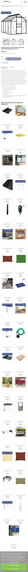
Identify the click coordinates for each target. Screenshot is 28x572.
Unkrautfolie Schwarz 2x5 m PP (7, 125)
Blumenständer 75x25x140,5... (7, 397)
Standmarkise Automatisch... (7, 323)
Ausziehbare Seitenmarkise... (20, 175)
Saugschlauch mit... (20, 347)
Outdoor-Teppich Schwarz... (7, 298)
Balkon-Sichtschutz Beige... (7, 471)
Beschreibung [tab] (4, 67)
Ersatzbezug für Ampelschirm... (20, 298)
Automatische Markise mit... (7, 249)
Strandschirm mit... (7, 495)
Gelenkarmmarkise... (20, 322)
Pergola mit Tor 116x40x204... (20, 421)
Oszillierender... (7, 445)
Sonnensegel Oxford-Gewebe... (7, 273)
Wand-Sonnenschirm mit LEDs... (20, 446)
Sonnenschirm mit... (7, 149)
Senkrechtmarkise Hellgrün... (20, 273)
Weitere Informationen (5, 562)
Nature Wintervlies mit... (20, 372)
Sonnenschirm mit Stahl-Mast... (7, 421)
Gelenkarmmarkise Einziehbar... (7, 175)
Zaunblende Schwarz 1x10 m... (7, 199)
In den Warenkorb (13, 59)
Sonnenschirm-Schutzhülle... (7, 224)
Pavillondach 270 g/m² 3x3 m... (20, 150)
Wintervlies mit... (20, 223)
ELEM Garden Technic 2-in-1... (7, 347)
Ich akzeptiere (14, 569)
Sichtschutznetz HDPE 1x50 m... (7, 372)
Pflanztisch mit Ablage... (20, 249)
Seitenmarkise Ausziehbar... (20, 125)
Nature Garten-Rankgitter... (20, 199)
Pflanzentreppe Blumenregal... (20, 520)
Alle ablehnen (14, 565)
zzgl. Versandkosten (10, 53)
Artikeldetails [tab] (11, 67)
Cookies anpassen (14, 562)
